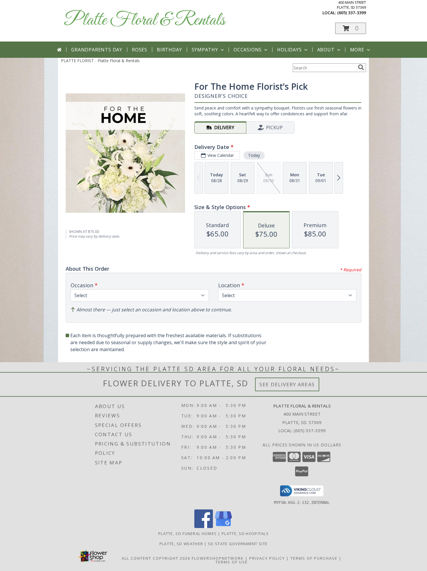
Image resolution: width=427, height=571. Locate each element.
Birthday (169, 49)
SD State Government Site (238, 543)
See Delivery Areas (287, 384)
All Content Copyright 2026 (156, 558)
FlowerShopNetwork (218, 558)
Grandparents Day (96, 49)
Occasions (248, 49)
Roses (139, 49)
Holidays (289, 49)
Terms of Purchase (314, 558)
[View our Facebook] (203, 526)
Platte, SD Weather (181, 543)
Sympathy (205, 49)
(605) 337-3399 (351, 12)
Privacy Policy (267, 558)
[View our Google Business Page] (223, 526)
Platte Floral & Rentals (144, 20)
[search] (361, 67)
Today (254, 155)
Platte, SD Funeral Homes (187, 533)
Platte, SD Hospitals (245, 533)
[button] (350, 28)
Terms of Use (232, 562)
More (357, 49)
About (326, 49)
